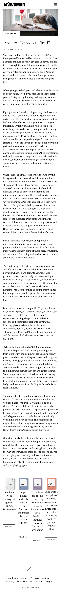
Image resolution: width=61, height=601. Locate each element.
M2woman (29, 587)
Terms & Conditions (40, 578)
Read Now (13, 578)
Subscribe (22, 581)
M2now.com (36, 581)
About (24, 578)
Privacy (10, 581)
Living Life (10, 33)
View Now (9, 527)
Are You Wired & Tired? (26, 43)
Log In (49, 581)
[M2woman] (14, 5)
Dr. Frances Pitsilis (12, 49)
